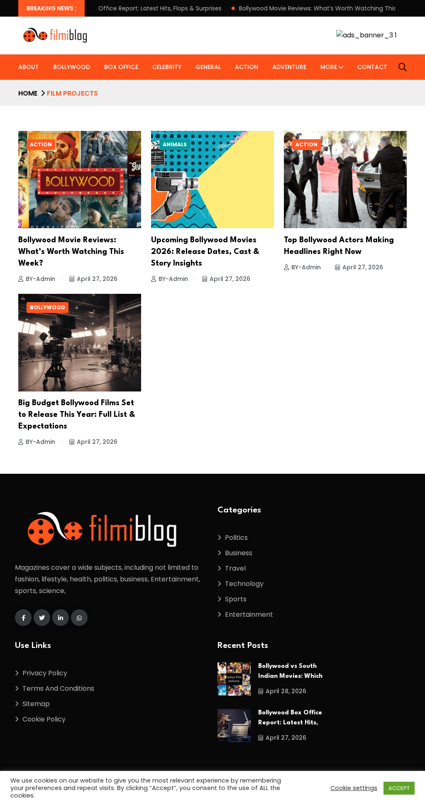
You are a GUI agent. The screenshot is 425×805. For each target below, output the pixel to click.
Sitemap (36, 703)
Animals (175, 144)
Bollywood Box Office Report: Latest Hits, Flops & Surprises (100, 8)
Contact (372, 67)
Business (238, 553)
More (328, 67)
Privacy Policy (44, 673)
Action (246, 67)
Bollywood (71, 67)
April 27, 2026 (97, 279)
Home (27, 93)
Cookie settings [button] (353, 788)
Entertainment (249, 614)
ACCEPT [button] (399, 788)
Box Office (121, 67)
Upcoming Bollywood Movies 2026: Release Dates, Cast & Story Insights (205, 251)
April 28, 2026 (286, 691)
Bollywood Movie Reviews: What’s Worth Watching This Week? (289, 8)
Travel (235, 568)
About (28, 67)
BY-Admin (40, 279)
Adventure (289, 67)
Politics (236, 537)
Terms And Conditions (58, 688)
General (208, 67)
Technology (244, 583)
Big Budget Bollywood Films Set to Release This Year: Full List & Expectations (76, 414)
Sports (236, 599)
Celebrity (166, 67)
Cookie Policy (44, 719)
